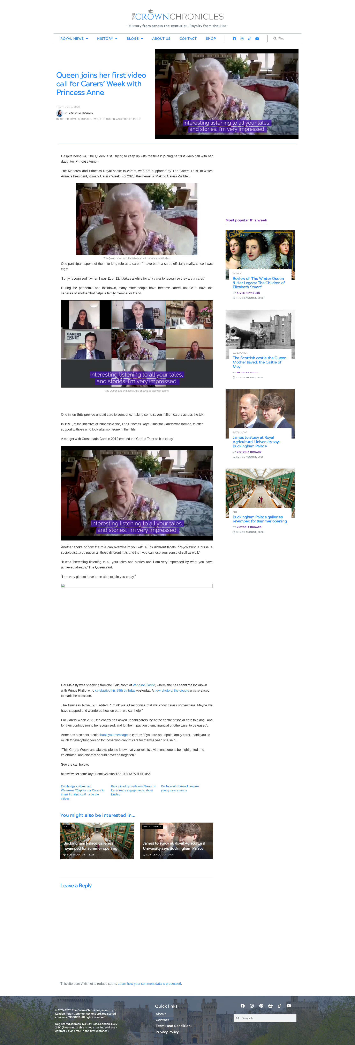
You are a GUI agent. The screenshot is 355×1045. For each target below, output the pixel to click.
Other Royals (70, 119)
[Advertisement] (256, 182)
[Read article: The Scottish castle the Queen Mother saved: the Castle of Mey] (260, 334)
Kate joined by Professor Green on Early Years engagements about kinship (133, 790)
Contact (188, 38)
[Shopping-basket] (270, 1006)
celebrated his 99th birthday (115, 690)
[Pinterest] (261, 1006)
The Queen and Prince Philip (120, 119)
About (161, 1014)
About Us (161, 38)
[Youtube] (257, 38)
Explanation (240, 353)
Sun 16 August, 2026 (80, 854)
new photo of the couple (171, 690)
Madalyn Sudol (248, 372)
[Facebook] (234, 38)
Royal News (72, 38)
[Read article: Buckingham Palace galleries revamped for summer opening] (260, 493)
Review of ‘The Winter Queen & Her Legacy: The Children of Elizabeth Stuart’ (259, 283)
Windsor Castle (144, 685)
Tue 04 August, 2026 (249, 377)
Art (66, 826)
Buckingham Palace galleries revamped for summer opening (90, 846)
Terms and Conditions (174, 1026)
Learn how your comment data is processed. (150, 983)
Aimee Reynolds (248, 293)
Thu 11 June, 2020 (68, 107)
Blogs (133, 38)
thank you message (113, 735)
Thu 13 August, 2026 (249, 298)
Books (237, 273)
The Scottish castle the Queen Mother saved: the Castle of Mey (259, 362)
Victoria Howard (81, 113)
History (105, 38)
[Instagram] (242, 38)
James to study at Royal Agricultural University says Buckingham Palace (174, 846)
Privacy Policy (167, 1032)
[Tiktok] (249, 38)
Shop (211, 38)
